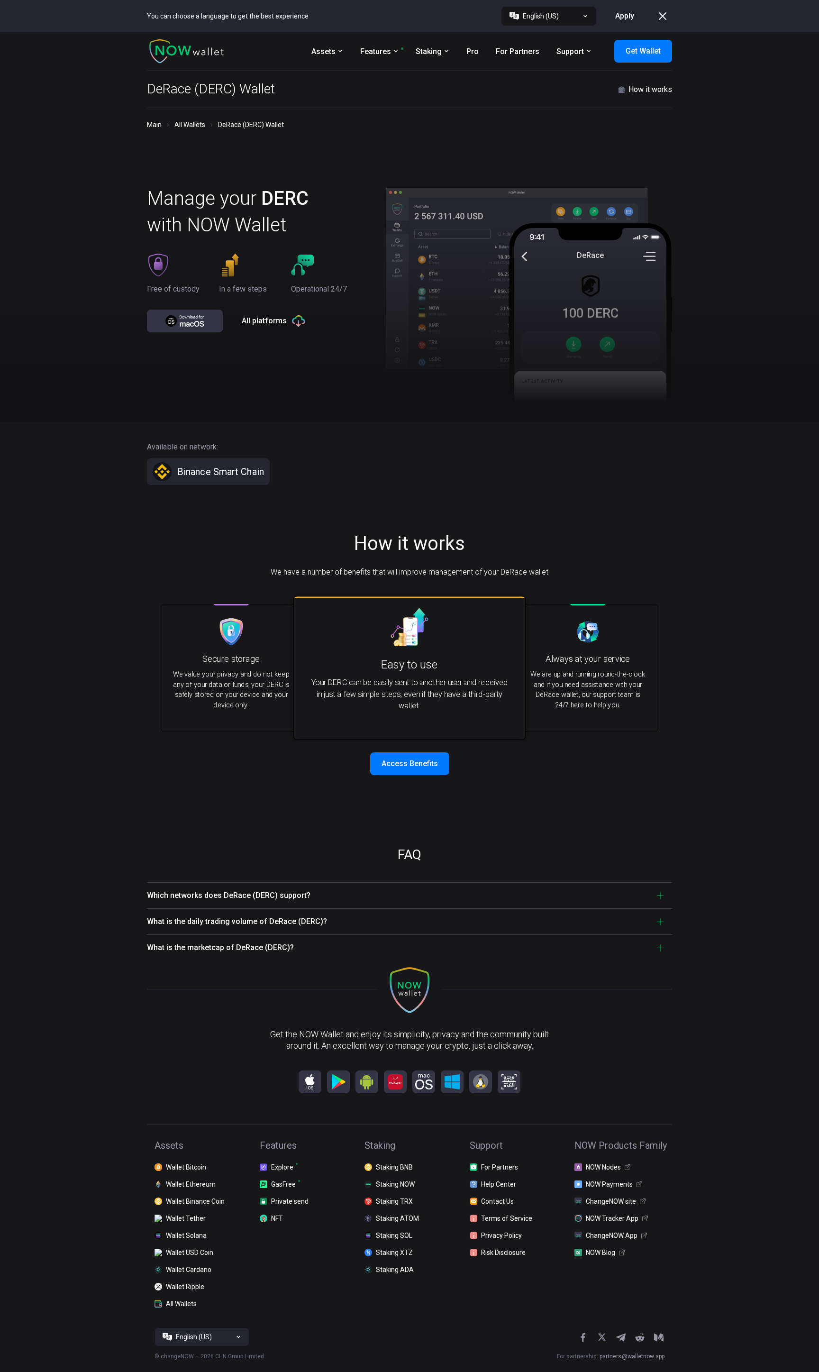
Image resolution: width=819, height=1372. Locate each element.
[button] (187, 51)
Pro (472, 51)
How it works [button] (650, 89)
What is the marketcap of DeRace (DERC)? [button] (220, 947)
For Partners (517, 51)
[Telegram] (621, 1337)
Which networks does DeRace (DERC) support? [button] (228, 895)
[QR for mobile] (509, 1081)
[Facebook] (583, 1337)
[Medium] (658, 1337)
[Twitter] (602, 1337)
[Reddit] (640, 1337)
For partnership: (610, 1356)
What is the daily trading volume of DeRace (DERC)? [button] (237, 921)
